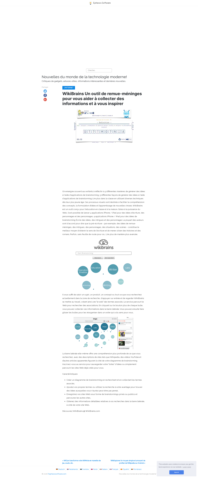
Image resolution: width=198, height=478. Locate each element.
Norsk (95, 469)
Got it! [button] (176, 472)
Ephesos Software (102, 3)
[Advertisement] (99, 23)
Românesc (137, 469)
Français (115, 469)
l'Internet (68, 88)
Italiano (105, 469)
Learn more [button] (187, 467)
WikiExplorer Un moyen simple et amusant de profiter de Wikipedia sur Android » (128, 462)
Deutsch (61, 469)
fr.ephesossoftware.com (57, 474)
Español (126, 469)
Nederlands (73, 469)
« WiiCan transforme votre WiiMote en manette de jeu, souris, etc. (81, 462)
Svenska (85, 469)
